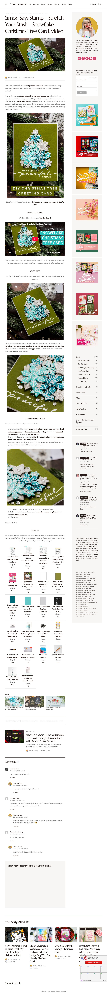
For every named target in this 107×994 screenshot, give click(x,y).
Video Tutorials (43, 13)
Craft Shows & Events (83, 387)
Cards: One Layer (88, 596)
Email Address (81, 80)
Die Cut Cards (82, 364)
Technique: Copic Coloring (81, 604)
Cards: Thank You (86, 598)
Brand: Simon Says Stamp (13, 721)
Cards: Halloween (79, 592)
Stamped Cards (13, 13)
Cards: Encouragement (80, 588)
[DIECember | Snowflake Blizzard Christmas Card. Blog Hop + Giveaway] (14, 701)
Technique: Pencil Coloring (81, 614)
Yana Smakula (18, 4)
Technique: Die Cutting (80, 608)
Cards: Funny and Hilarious (89, 590)
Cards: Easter (91, 586)
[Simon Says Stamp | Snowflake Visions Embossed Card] (55, 701)
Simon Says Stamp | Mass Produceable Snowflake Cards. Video (33, 708)
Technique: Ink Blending (80, 612)
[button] (6, 4)
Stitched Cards (83, 382)
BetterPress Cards (84, 361)
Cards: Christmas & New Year (30, 721)
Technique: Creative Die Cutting (48, 721)
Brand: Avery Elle (91, 572)
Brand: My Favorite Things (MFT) (82, 576)
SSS (12, 567)
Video (61, 721)
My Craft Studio (81, 403)
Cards (6, 13)
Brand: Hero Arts (87, 574)
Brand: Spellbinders (91, 580)
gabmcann (83, 443)
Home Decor (80, 392)
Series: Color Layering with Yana (82, 600)
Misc (77, 398)
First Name (79, 86)
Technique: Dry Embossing (91, 608)
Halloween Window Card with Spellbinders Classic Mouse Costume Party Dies (89, 445)
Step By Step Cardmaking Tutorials (28, 13)
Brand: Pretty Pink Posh (91, 578)
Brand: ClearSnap (79, 574)
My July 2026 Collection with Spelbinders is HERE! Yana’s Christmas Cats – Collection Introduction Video (88, 500)
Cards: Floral (88, 588)
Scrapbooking (80, 414)
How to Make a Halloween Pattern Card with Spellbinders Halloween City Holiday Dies (88, 477)
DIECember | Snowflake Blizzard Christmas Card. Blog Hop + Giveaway (14, 708)
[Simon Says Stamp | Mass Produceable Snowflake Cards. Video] (34, 701)
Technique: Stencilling (91, 614)
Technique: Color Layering (92, 602)
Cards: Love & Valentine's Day (82, 594)
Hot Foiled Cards (83, 371)
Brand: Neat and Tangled (81, 578)
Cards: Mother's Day (80, 596)
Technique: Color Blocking (81, 602)
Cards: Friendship (79, 590)
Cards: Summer (79, 598)
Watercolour (81, 616)
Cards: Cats (94, 584)
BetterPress (78, 572)
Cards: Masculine (91, 594)
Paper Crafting (81, 409)
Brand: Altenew (84, 572)
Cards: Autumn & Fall (80, 584)
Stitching (91, 600)
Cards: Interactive (87, 592)
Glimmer (92, 598)
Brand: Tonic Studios (80, 582)
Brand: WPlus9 (88, 582)
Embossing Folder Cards (86, 368)
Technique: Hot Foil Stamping (81, 610)
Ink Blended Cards (84, 375)
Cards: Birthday (88, 584)
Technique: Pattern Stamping (91, 612)
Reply (13, 778)
